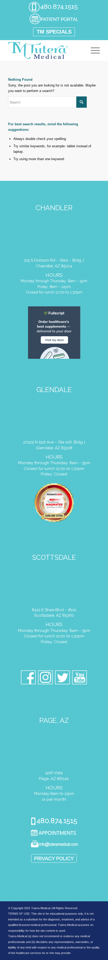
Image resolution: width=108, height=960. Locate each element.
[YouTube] (80, 678)
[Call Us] (54, 822)
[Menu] (92, 50)
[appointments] (54, 23)
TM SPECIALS (54, 32)
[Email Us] (54, 845)
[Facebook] (28, 678)
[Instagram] (45, 678)
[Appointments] (54, 833)
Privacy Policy (54, 858)
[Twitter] (63, 678)
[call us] (53, 11)
